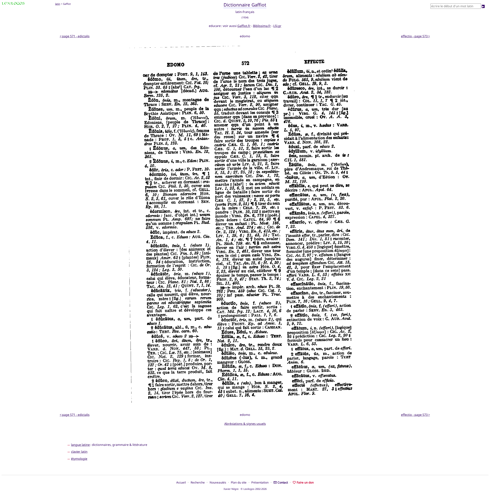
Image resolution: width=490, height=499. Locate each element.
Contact (283, 482)
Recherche (198, 482)
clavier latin (79, 451)
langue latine (80, 445)
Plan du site (239, 482)
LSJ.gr (277, 26)
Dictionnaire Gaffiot (245, 5)
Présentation (260, 482)
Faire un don (305, 482)
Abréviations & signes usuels (245, 424)
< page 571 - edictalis (75, 36)
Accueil (181, 482)
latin (57, 4)
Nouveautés (218, 482)
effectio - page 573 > (415, 36)
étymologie (79, 459)
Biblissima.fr (262, 26)
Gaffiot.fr (244, 26)
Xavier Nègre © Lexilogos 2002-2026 (245, 489)
